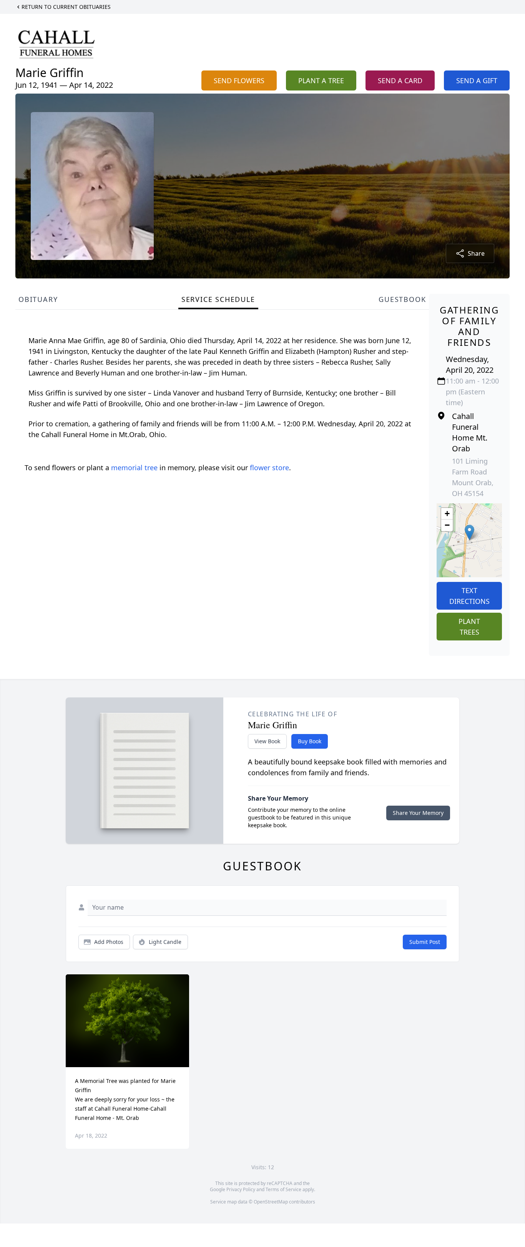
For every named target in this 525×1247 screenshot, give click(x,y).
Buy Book (309, 741)
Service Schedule (218, 299)
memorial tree (134, 467)
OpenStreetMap (271, 1201)
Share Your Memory (418, 812)
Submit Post (424, 941)
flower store (269, 467)
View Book (267, 741)
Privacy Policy (240, 1189)
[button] (469, 532)
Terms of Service (283, 1189)
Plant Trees (469, 627)
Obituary (38, 299)
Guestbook (402, 299)
